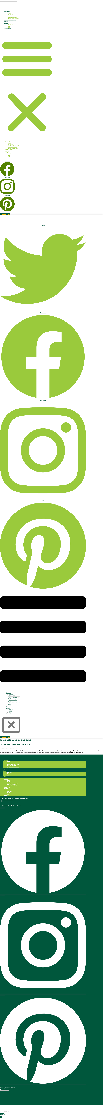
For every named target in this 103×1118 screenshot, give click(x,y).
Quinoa (9, 13)
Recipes (7, 21)
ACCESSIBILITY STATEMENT (20, 798)
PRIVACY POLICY (7, 798)
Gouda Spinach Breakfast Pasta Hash (15, 744)
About (6, 23)
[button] (27, 85)
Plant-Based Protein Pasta (13, 15)
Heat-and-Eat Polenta (12, 17)
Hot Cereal (10, 14)
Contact (7, 29)
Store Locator (10, 20)
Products (8, 11)
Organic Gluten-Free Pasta (13, 18)
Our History (10, 24)
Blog (9, 27)
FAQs (9, 26)
